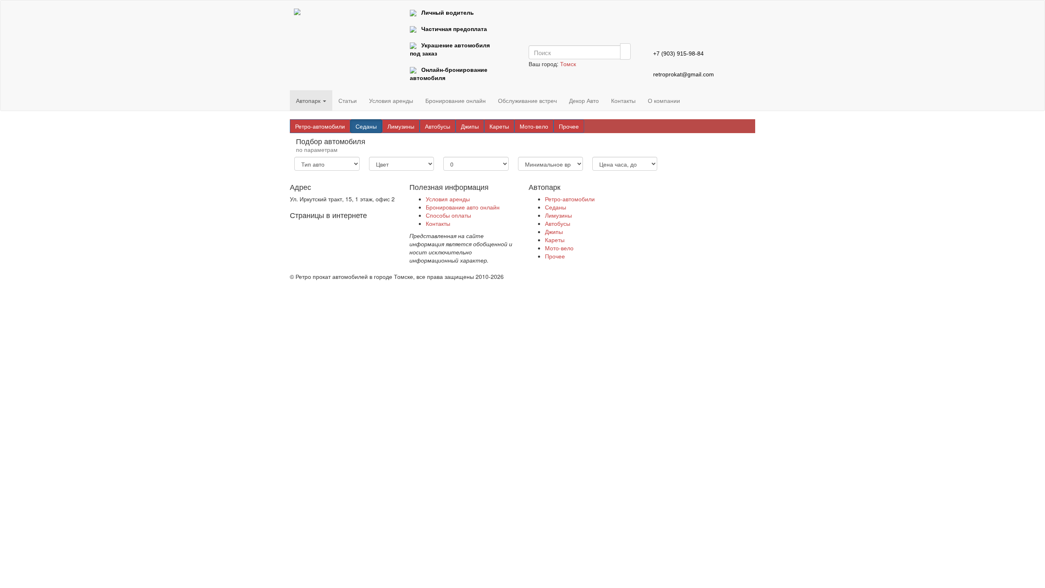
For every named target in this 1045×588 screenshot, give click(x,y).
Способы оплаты (448, 215)
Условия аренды (391, 100)
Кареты (499, 126)
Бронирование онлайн (455, 100)
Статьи (347, 100)
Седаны (366, 126)
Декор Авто (584, 100)
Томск (568, 64)
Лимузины (400, 126)
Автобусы (437, 126)
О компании (664, 100)
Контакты (623, 100)
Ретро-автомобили (320, 126)
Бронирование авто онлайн (463, 207)
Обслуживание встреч (527, 100)
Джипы (470, 126)
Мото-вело (534, 126)
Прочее (569, 126)
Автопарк (309, 100)
